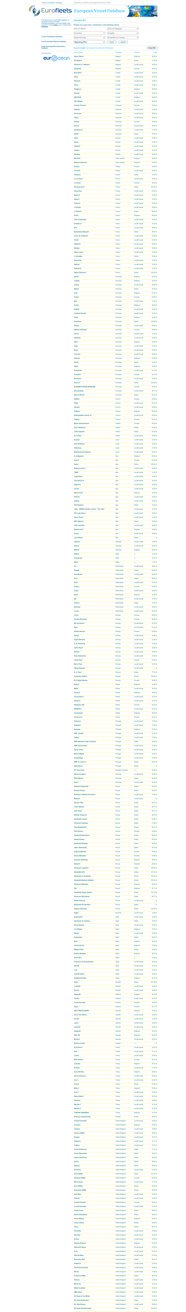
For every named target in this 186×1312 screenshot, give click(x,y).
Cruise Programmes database (51, 36)
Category (137, 52)
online (55, 25)
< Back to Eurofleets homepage (51, 3)
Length (155, 52)
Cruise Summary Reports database (53, 41)
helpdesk (44, 26)
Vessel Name (78, 52)
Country (118, 52)
